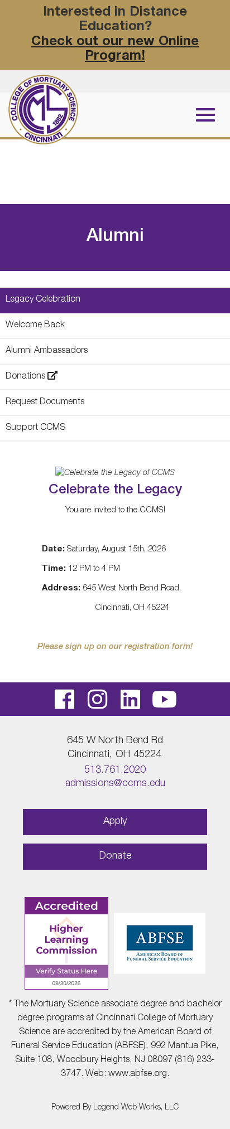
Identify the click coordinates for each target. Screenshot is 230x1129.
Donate (115, 856)
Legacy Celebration (43, 299)
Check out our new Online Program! (115, 50)
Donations (26, 376)
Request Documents (45, 402)
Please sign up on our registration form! (115, 647)
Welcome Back (35, 325)
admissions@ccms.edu (115, 784)
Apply (115, 822)
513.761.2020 (115, 770)
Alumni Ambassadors (47, 351)
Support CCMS (35, 428)
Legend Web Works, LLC (136, 1108)
